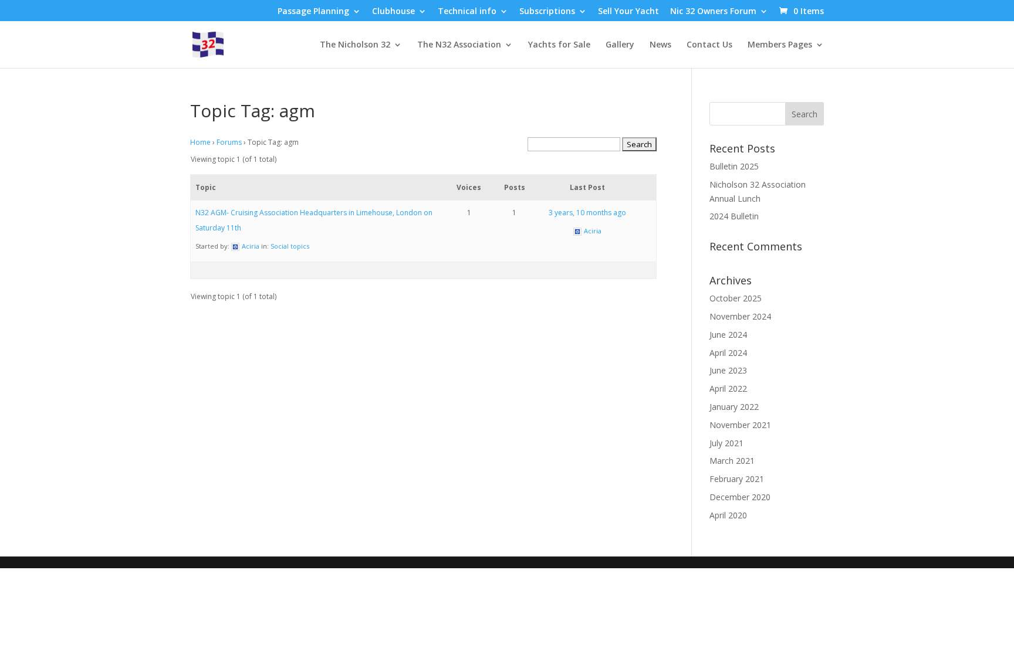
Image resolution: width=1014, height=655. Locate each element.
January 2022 (734, 406)
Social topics (290, 246)
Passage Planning (313, 11)
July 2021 (726, 443)
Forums (229, 142)
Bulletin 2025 (734, 166)
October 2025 (735, 298)
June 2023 (728, 370)
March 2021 (732, 460)
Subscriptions (547, 11)
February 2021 (736, 478)
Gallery (620, 45)
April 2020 (728, 515)
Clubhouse (393, 11)
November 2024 (740, 316)
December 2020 (739, 497)
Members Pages (780, 45)
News (660, 45)
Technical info (467, 11)
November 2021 (740, 424)
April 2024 (728, 352)
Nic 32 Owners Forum (713, 11)
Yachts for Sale (559, 45)
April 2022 (728, 388)
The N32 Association (459, 45)
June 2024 (728, 334)
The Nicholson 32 (355, 45)
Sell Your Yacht (628, 11)
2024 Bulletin (734, 216)
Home (200, 142)
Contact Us (709, 45)
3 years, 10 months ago (587, 213)
